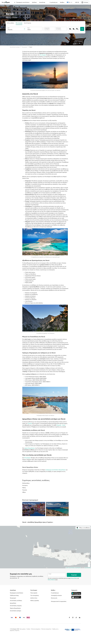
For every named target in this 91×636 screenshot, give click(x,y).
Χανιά (30, 47)
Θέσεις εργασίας (34, 600)
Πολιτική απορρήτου (35, 629)
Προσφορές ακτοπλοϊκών (22, 2)
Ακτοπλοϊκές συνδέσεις (16, 600)
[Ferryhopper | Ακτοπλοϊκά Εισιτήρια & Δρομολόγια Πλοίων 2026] (6, 2)
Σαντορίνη (25, 485)
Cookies (28, 629)
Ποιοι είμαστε (33, 593)
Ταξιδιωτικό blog (14, 595)
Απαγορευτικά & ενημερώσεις (58, 601)
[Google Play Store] (76, 593)
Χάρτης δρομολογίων (15, 608)
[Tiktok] (76, 617)
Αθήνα (24, 492)
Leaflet (67, 567)
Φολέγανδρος (26, 483)
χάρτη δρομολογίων (30, 448)
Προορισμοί (24, 47)
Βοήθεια (62, 2)
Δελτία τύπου (33, 598)
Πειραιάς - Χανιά (61, 425)
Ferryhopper (43, 55)
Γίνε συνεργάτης (34, 595)
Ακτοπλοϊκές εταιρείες (16, 605)
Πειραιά (30, 423)
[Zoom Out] (89, 566)
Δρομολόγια (13, 603)
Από (8, 27)
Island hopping (27, 23)
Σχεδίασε (34, 2)
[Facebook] (69, 617)
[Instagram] (72, 617)
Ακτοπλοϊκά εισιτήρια (15, 47)
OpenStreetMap (88, 567)
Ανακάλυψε (42, 2)
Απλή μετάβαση (10, 23)
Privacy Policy (74, 578)
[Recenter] (89, 560)
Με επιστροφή (19, 23)
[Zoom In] (89, 563)
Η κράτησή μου (54, 2)
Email (50, 573)
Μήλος (24, 487)
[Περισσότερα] (18, 578)
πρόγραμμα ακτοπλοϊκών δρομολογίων (56, 469)
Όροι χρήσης (23, 629)
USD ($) (77, 2)
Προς (28, 27)
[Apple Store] (76, 597)
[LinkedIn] (79, 617)
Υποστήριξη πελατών (56, 595)
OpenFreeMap (71, 567)
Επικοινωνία (54, 598)
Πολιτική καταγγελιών (46, 629)
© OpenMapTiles (78, 567)
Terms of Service (51, 579)
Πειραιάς (24, 490)
